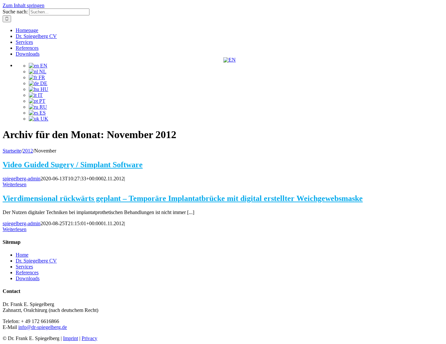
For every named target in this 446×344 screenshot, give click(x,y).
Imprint (70, 338)
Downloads (28, 278)
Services (24, 266)
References (27, 272)
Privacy (89, 338)
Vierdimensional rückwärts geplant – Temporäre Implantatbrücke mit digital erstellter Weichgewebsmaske (183, 198)
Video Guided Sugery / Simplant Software (73, 164)
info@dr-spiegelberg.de (42, 327)
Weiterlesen (14, 184)
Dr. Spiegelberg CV (36, 260)
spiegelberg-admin (21, 178)
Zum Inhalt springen (23, 5)
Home (22, 255)
